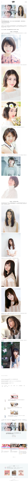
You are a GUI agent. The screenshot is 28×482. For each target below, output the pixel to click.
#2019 (2, 385)
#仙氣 (11, 385)
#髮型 (7, 386)
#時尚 (2, 386)
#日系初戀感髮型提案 (20, 385)
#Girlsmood (6, 385)
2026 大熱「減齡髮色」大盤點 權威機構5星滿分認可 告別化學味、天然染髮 (10, 29)
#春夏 (24, 385)
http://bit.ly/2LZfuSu (4, 381)
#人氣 (8, 385)
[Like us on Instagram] (26, 2)
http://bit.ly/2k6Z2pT (4, 383)
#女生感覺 (14, 385)
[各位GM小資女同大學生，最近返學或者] (21, 472)
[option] (5, 448)
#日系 (16, 385)
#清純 (4, 386)
